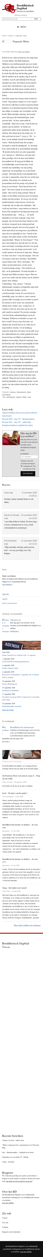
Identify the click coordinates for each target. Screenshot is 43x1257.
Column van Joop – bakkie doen (13, 1140)
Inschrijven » (14, 631)
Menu (23, 27)
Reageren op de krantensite (11, 1232)
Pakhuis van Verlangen (12, 761)
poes (29, 397)
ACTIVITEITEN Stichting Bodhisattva (15, 661)
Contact (4, 1218)
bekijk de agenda (7, 710)
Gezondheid (6, 394)
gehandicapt (10, 397)
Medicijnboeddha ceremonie (11, 706)
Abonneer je (15, 619)
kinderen (19, 397)
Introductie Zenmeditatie (10, 690)
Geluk (29, 392)
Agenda (4, 599)
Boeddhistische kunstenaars (22, 727)
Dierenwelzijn (21, 392)
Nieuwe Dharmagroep (9, 684)
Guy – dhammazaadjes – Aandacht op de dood (17, 1152)
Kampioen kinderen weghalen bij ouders (17, 425)
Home (4, 36)
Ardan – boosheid (8, 1162)
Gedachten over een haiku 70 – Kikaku (15, 1157)
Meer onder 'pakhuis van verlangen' (27, 925)
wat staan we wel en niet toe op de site (19, 1181)
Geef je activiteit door (9, 603)
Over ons (5, 1222)
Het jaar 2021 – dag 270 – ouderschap (16, 422)
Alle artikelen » (7, 584)
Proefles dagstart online (10, 668)
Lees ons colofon (7, 1203)
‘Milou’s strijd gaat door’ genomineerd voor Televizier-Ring (21, 1146)
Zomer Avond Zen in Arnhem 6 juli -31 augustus (19, 655)
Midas (25, 397)
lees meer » (6, 741)
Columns (11, 36)
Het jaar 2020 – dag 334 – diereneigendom (18, 419)
